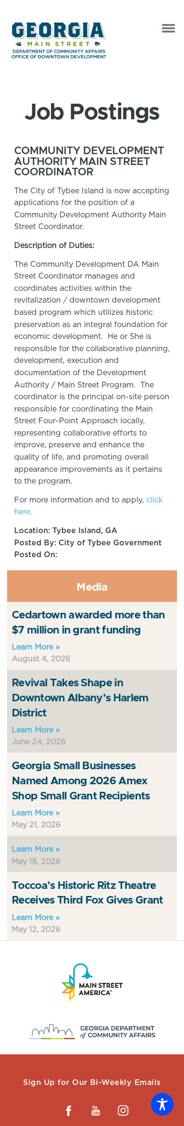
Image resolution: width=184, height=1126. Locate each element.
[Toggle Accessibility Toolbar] (162, 1104)
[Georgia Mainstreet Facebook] (68, 1110)
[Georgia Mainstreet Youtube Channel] (96, 1110)
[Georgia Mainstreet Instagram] (123, 1110)
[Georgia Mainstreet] (59, 40)
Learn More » (36, 646)
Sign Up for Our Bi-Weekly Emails (91, 1082)
